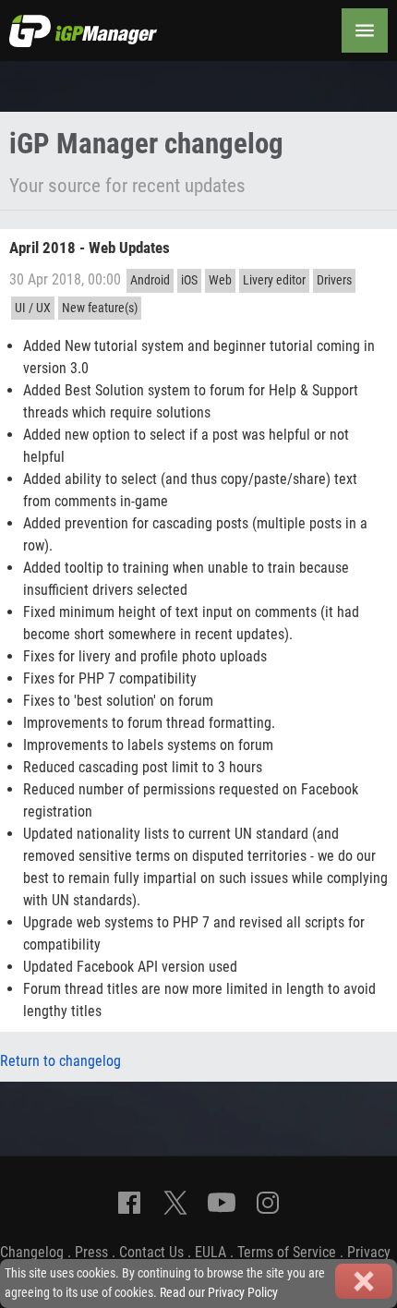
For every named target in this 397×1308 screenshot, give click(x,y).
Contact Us (151, 1252)
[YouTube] (221, 1202)
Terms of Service (286, 1252)
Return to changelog (60, 1061)
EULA (210, 1252)
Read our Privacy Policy (219, 1293)
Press (91, 1252)
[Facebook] (129, 1202)
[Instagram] (268, 1202)
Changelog (32, 1252)
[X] (175, 1202)
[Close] (363, 1281)
